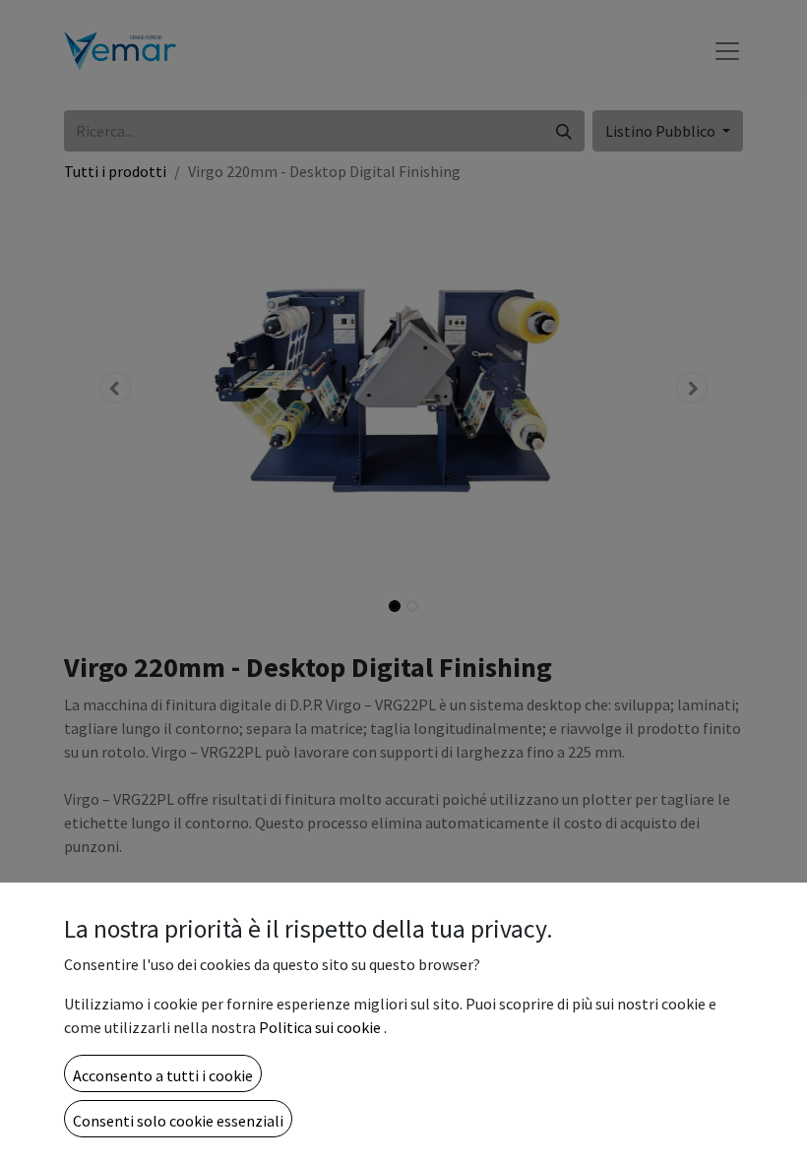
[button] (163, 1073)
